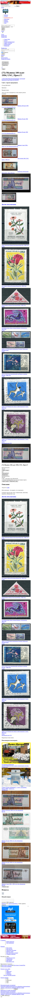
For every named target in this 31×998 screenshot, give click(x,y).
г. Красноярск (5, 78)
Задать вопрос (5, 470)
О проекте (3, 940)
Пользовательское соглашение (8, 985)
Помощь (3, 946)
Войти (2, 55)
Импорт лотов (9, 951)
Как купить (9, 947)
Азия (8, 80)
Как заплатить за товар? (12, 952)
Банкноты (4, 80)
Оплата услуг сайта (5, 969)
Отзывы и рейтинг (11, 954)
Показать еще (5, 886)
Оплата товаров (4, 977)
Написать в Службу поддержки (8, 990)
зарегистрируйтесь (13, 903)
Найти (3, 28)
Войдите (4, 903)
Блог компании (10, 942)
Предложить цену (14, 481)
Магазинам (9, 960)
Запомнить (5, 52)
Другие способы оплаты (9, 975)
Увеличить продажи (11, 950)
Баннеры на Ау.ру (10, 957)
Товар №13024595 (14, 80)
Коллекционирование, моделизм (17, 78)
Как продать (9, 949)
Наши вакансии (10, 941)
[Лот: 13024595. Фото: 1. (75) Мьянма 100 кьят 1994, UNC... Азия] (16, 192)
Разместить (4, 35)
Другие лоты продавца (9, 204)
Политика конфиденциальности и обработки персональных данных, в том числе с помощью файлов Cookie (15, 987)
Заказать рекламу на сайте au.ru (9, 934)
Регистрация (4, 57)
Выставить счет (10, 961)
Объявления (9, 959)
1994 (8, 487)
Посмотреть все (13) (7, 443)
